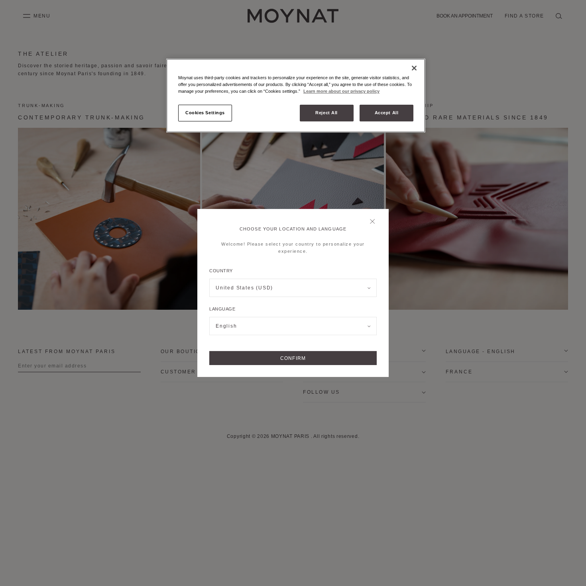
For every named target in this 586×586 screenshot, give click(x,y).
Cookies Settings (205, 112)
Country (221, 270)
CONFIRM (293, 358)
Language (222, 309)
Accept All (387, 112)
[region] (295, 96)
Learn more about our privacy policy (341, 91)
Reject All (326, 112)
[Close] (374, 222)
